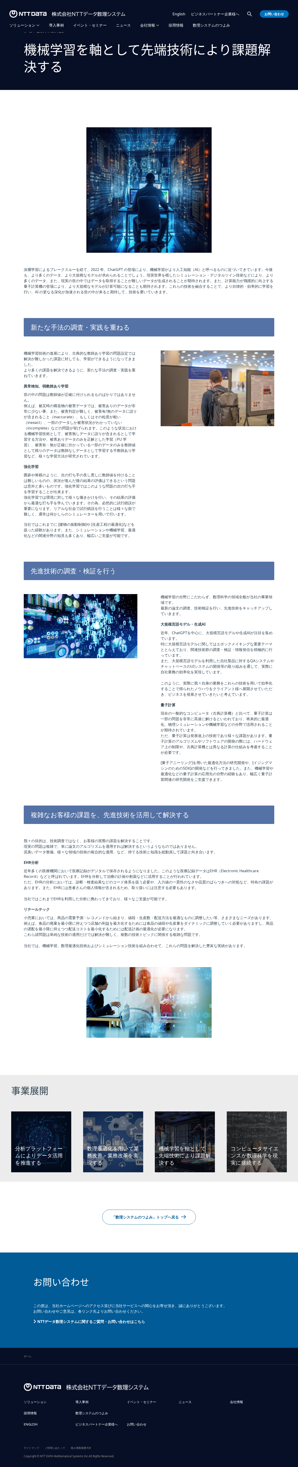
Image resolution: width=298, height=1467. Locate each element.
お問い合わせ (136, 1424)
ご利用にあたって (55, 1448)
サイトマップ (31, 1448)
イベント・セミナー (90, 25)
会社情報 (147, 25)
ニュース (123, 25)
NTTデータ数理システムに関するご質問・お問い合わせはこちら (91, 1321)
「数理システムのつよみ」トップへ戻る (145, 1217)
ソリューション (22, 25)
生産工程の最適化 (107, 524)
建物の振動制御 (72, 524)
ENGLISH (30, 1424)
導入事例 (56, 25)
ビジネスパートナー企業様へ (215, 14)
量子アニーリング (177, 762)
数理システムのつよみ (211, 25)
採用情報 (176, 25)
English (179, 14)
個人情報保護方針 (81, 1448)
